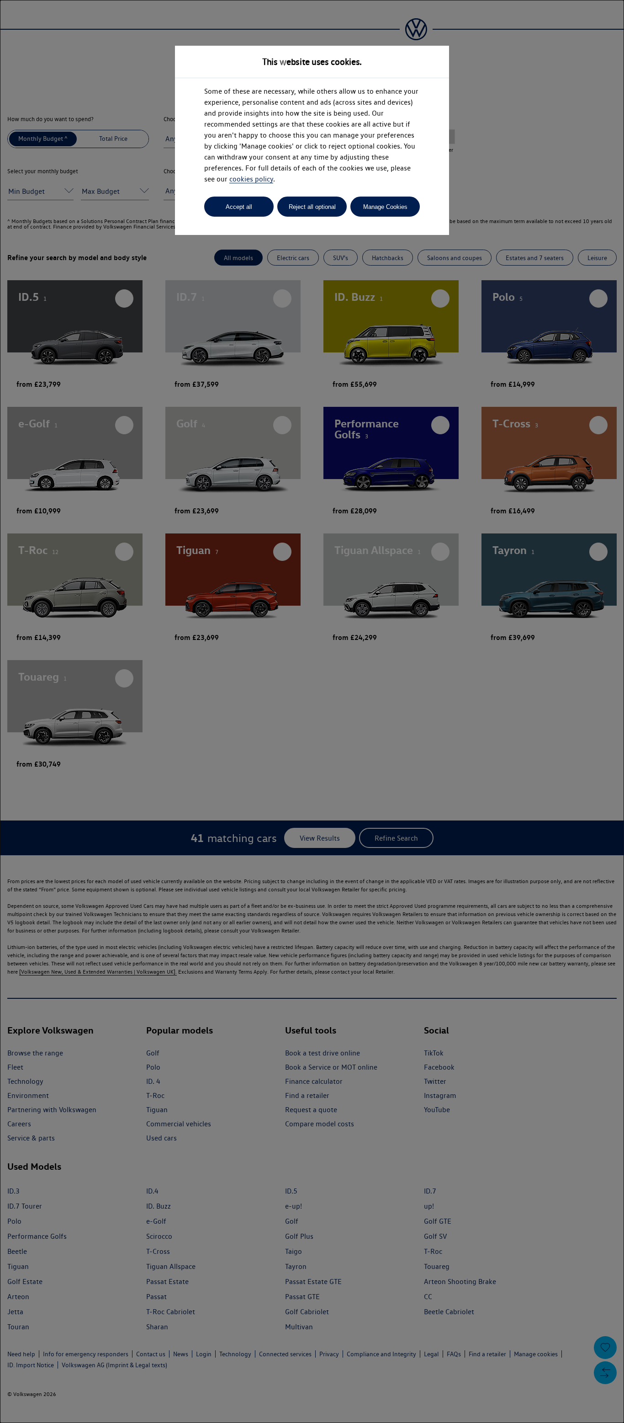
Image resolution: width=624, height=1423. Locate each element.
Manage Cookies (385, 206)
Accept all (239, 206)
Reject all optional (312, 206)
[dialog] (312, 711)
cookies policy (251, 179)
